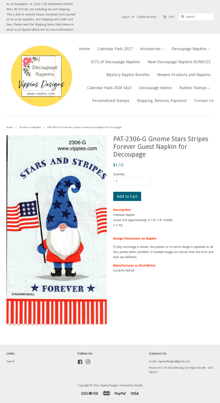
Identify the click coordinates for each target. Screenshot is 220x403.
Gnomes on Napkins (30, 127)
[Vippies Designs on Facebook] (80, 362)
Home (84, 48)
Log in (125, 16)
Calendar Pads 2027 (115, 48)
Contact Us (204, 100)
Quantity (119, 174)
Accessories (151, 48)
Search (10, 361)
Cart (171, 16)
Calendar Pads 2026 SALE (109, 87)
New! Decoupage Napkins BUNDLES (179, 62)
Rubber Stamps (193, 87)
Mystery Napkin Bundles (128, 74)
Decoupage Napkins (190, 48)
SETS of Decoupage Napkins (115, 62)
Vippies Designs (109, 385)
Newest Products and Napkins (183, 74)
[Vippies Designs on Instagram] (88, 362)
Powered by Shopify (131, 385)
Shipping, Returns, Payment (162, 100)
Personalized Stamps (110, 100)
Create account (146, 16)
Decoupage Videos (155, 87)
